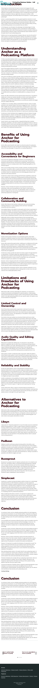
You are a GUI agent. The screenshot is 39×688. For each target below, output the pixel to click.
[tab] (17, 657)
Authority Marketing (5, 670)
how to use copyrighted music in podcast (28, 652)
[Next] (36, 653)
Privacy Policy (19, 684)
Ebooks (31, 676)
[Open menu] (38, 3)
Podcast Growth (14, 670)
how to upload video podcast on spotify (8, 652)
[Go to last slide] (3, 653)
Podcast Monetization (24, 676)
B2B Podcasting (14, 676)
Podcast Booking (23, 670)
